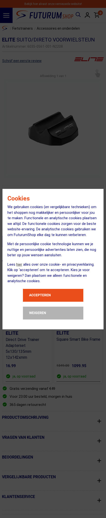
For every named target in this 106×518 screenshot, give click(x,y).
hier (19, 264)
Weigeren (37, 313)
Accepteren (40, 295)
